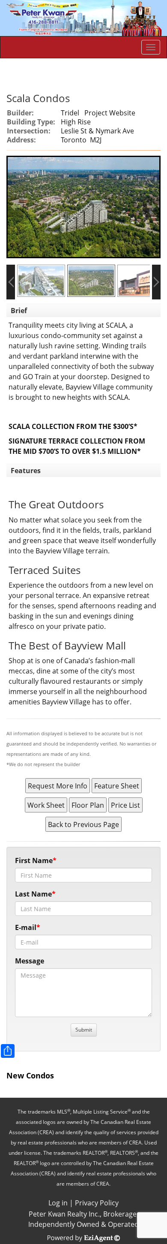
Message (29, 961)
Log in (58, 1203)
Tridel (70, 113)
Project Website (109, 113)
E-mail (25, 927)
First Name (34, 860)
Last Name (33, 894)
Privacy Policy (97, 1203)
